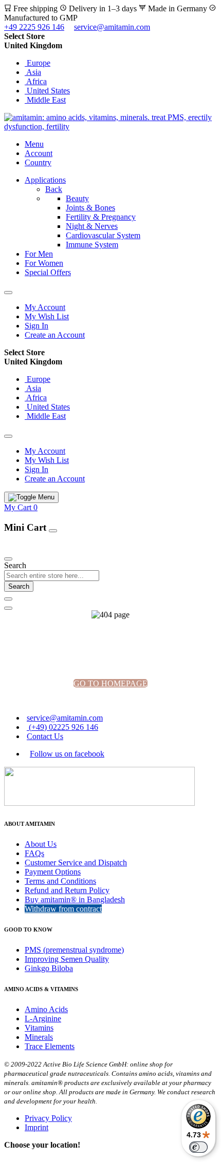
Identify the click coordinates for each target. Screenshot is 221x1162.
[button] (110, 45)
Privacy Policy (48, 1118)
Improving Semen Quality (67, 959)
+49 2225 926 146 (34, 27)
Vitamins (39, 1027)
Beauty (77, 198)
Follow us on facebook (67, 753)
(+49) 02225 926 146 (62, 727)
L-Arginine (43, 1018)
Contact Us (45, 736)
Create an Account (55, 335)
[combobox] (51, 575)
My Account (45, 307)
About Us (41, 844)
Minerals (39, 1037)
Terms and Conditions (60, 881)
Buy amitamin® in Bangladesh (75, 899)
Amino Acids (46, 1009)
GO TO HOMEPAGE (110, 683)
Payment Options (53, 871)
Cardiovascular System (103, 235)
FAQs (34, 853)
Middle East (45, 99)
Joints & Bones (90, 207)
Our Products (27, 547)
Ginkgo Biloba (49, 968)
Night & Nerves (92, 226)
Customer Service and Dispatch (76, 862)
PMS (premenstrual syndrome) (74, 949)
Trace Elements (50, 1046)
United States (47, 90)
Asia (33, 72)
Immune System (92, 244)
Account (38, 153)
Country (38, 162)
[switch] (198, 1147)
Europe (37, 63)
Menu (34, 144)
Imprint (36, 1127)
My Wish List (47, 316)
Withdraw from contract (63, 908)
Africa (36, 81)
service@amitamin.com (112, 27)
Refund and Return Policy (67, 890)
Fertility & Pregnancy (101, 216)
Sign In (36, 325)
